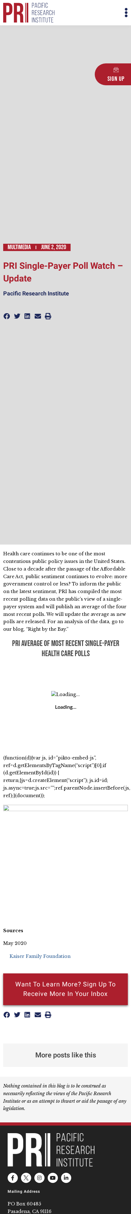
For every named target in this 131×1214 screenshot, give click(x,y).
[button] (97, 13)
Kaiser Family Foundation (40, 956)
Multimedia (19, 247)
